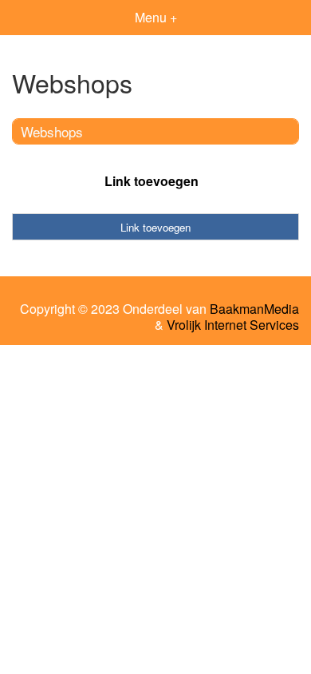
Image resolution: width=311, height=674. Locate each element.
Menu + (156, 17)
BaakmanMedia (254, 309)
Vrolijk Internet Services (233, 325)
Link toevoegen (151, 181)
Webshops (52, 131)
